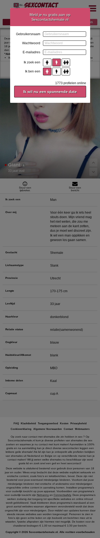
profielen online (70, 83)
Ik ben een (32, 71)
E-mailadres (31, 52)
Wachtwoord (31, 43)
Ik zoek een (32, 62)
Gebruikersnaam (28, 34)
